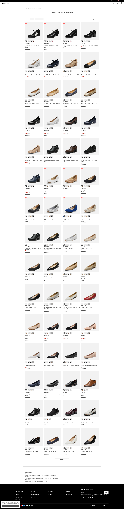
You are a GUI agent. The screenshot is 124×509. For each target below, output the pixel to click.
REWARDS (74, 5)
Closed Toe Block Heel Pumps (30, 365)
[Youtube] (90, 497)
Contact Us (33, 491)
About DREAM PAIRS (19, 491)
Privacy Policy (18, 494)
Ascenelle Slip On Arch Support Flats (50, 451)
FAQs (32, 496)
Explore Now (66, 0)
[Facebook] (81, 497)
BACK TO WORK (46, 5)
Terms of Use (18, 496)
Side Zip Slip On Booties (85, 394)
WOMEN (63, 5)
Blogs (16, 500)
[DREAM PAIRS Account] (117, 3)
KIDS (70, 5)
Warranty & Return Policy (35, 494)
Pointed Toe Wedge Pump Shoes (68, 451)
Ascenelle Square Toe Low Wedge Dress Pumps (71, 365)
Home (26, 8)
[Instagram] (83, 497)
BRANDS (79, 5)
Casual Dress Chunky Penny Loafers (69, 394)
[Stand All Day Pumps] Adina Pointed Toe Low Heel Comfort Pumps (52, 249)
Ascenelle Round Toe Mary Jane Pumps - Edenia (89, 45)
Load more (61, 459)
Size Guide (33, 497)
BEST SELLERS (57, 5)
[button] (120, 0)
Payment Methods (19, 497)
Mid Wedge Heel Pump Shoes (49, 190)
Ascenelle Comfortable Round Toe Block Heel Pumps (51, 161)
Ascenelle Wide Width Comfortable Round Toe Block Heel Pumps (33, 249)
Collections (29, 8)
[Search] (113, 3)
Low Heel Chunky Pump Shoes (68, 248)
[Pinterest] (88, 497)
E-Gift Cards (50, 494)
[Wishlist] (119, 3)
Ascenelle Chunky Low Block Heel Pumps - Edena (33, 160)
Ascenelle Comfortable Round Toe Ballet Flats (89, 74)
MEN (67, 5)
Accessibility (18, 499)
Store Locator (68, 491)
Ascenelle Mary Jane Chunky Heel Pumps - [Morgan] (32, 46)
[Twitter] (92, 497)
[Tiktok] (85, 497)
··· (89, 41)
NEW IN (52, 5)
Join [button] (106, 492)
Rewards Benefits (51, 491)
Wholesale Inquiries (69, 494)
